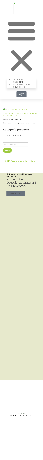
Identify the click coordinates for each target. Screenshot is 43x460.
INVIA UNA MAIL (16, 193)
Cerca (7, 150)
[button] (21, 46)
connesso (14, 123)
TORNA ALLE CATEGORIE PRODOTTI (20, 161)
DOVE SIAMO (19, 87)
